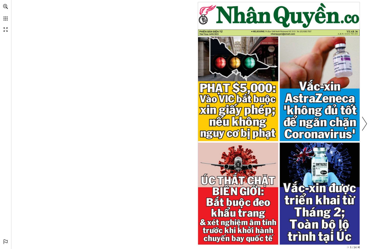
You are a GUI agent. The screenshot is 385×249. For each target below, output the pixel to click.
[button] (5, 6)
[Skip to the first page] (348, 247)
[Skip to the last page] (359, 247)
